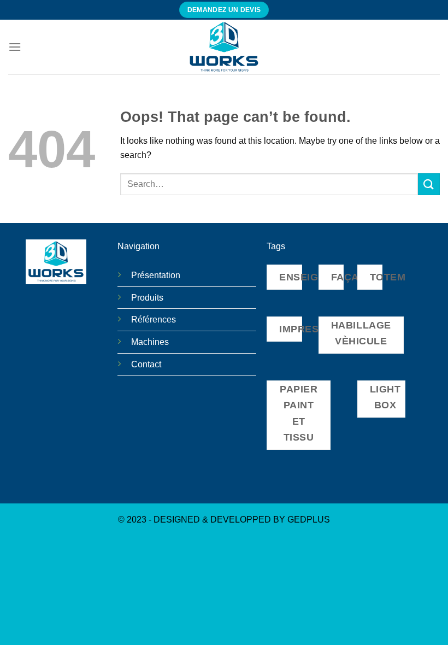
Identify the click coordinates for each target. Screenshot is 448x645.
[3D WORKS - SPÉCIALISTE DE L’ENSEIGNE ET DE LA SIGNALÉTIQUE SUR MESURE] (224, 47)
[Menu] (14, 46)
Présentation (155, 275)
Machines (150, 342)
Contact (146, 364)
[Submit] (429, 184)
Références (153, 319)
